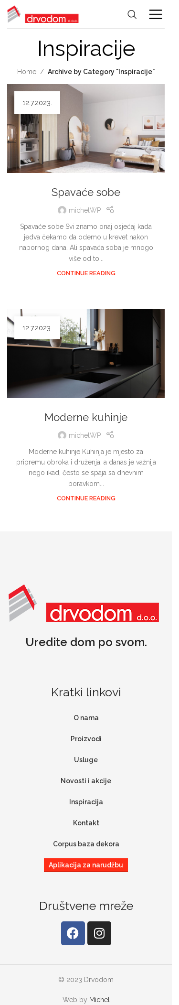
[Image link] (83, 602)
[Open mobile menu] (155, 14)
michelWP (85, 210)
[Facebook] (73, 933)
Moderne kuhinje (85, 417)
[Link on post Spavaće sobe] (86, 128)
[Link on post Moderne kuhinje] (86, 353)
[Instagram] (99, 933)
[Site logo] (43, 13)
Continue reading (86, 273)
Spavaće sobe (86, 192)
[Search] (132, 14)
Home (26, 72)
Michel (99, 1000)
